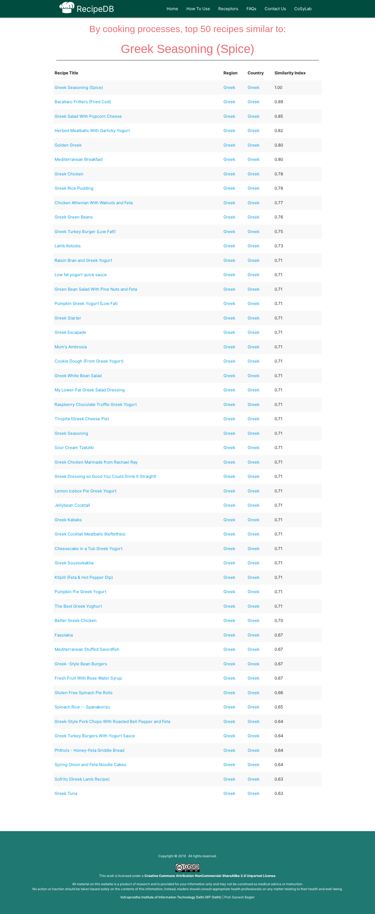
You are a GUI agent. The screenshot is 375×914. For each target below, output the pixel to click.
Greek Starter (68, 318)
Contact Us (275, 8)
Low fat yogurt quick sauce (81, 274)
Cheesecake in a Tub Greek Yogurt (88, 548)
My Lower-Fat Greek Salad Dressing (90, 389)
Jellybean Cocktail (72, 505)
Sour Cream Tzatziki (74, 447)
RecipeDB (94, 9)
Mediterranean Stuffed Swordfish (87, 649)
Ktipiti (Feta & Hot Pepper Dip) (84, 577)
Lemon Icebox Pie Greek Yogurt (85, 491)
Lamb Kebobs (68, 245)
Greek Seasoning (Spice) (79, 87)
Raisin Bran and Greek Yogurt (83, 260)
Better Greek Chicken (76, 620)
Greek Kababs (68, 519)
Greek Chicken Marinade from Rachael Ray (96, 462)
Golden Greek (68, 145)
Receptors (228, 8)
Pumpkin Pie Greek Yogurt (80, 591)
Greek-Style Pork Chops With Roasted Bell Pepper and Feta (112, 721)
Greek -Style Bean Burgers (81, 663)
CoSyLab (303, 8)
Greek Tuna (66, 793)
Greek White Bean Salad (78, 375)
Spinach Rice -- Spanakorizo (82, 707)
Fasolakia (64, 635)
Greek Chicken (69, 173)
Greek (229, 87)
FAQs (251, 8)
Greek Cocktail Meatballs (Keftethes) (90, 534)
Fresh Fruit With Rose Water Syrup (88, 678)
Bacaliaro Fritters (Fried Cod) (83, 101)
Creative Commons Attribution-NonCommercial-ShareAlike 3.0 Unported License (209, 876)
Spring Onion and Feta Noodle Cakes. (91, 764)
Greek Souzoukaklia (74, 562)
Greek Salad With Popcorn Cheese (88, 116)
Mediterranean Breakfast (79, 159)
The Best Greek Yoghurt (78, 606)
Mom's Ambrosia (71, 346)
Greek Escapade (70, 332)
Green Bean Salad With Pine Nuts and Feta (96, 289)
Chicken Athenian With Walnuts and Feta (94, 202)
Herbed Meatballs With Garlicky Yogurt (92, 130)
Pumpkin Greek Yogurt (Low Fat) (86, 303)
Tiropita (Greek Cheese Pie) (82, 418)
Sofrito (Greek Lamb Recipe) (82, 779)
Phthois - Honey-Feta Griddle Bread (89, 750)
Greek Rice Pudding (74, 188)
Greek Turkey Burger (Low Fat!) (85, 231)
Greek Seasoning (71, 433)
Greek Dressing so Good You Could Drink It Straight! (105, 476)
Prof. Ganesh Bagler (239, 897)
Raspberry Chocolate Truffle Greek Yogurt (96, 404)
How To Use (198, 8)
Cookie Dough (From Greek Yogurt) (89, 361)
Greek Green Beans (74, 217)
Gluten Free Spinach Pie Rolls (84, 692)
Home (172, 8)
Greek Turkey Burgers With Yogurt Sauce (95, 735)
